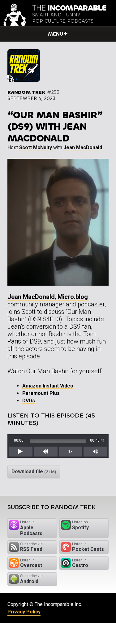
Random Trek (26, 92)
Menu (55, 34)
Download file (33, 471)
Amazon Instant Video (47, 386)
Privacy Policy (24, 612)
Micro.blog (73, 297)
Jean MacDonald (82, 147)
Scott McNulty (35, 147)
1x (70, 451)
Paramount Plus (41, 393)
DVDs (28, 401)
